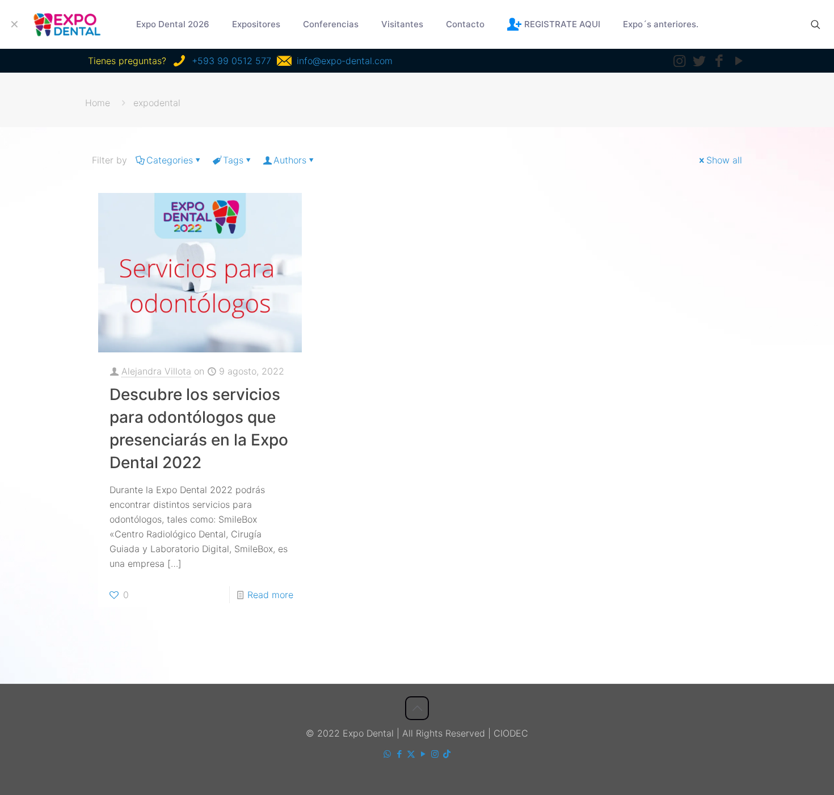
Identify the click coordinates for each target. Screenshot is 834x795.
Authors (289, 160)
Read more (270, 594)
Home (97, 102)
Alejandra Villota (156, 371)
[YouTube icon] (423, 753)
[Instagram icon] (435, 753)
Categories (169, 160)
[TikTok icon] (447, 753)
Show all (724, 160)
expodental (156, 102)
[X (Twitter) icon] (411, 753)
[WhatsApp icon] (387, 753)
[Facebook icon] (399, 753)
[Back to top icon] (417, 708)
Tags (233, 160)
